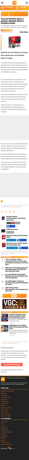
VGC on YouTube (5, 416)
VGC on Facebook (6, 407)
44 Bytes (11, 447)
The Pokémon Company (9, 72)
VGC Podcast (4, 411)
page (7, 355)
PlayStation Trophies (6, 432)
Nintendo (22, 67)
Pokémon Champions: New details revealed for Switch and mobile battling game (17, 316)
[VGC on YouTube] (24, 7)
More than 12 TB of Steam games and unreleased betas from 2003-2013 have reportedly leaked (16, 269)
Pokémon (3, 105)
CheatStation (4, 421)
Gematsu (3, 425)
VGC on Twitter (5, 414)
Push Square (4, 436)
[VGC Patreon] (17, 7)
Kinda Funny (4, 427)
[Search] (26, 2)
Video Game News (7, 30)
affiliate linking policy (17, 207)
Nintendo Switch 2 (6, 65)
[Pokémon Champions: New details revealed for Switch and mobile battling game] (4, 317)
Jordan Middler (23, 32)
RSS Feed (3, 405)
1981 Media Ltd (11, 378)
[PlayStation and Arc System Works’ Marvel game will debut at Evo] (4, 328)
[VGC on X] (20, 7)
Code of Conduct (5, 397)
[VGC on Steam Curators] (17, 8)
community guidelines (12, 343)
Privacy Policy (5, 401)
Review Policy (4, 403)
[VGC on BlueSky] (22, 7)
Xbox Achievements (6, 444)
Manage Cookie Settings (7, 391)
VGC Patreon (4, 409)
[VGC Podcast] (18, 7)
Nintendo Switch (5, 107)
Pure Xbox (4, 434)
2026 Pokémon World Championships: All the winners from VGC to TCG (16, 289)
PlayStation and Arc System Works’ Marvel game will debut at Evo (18, 327)
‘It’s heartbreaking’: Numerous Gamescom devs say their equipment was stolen (16, 282)
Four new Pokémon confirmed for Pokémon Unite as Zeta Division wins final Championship (16, 276)
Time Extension (5, 442)
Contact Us (4, 399)
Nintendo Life (4, 430)
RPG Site (3, 438)
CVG (2, 423)
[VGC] (14, 3)
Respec (3, 440)
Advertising (4, 395)
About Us (3, 393)
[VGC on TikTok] (26, 7)
